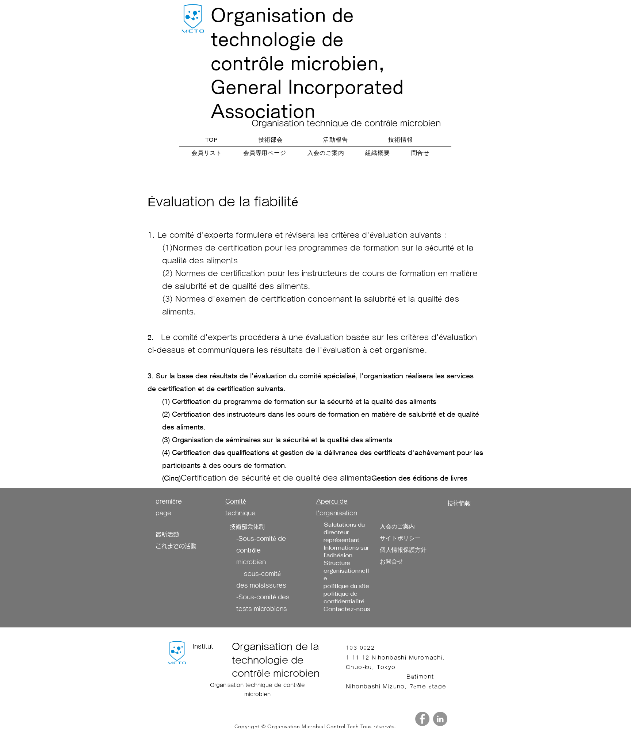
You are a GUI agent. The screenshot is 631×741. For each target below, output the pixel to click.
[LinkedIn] (440, 719)
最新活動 (167, 534)
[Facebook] (422, 719)
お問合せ (391, 561)
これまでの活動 (176, 546)
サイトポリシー (400, 538)
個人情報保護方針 (403, 550)
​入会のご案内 (397, 526)
